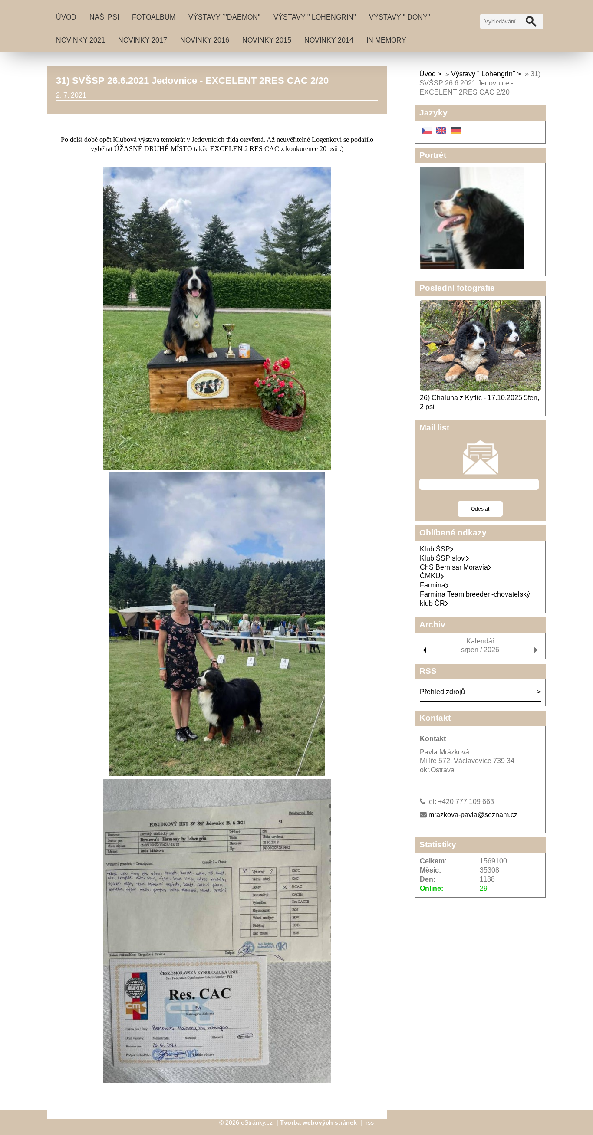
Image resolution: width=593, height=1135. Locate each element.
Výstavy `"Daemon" (224, 17)
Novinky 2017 (142, 40)
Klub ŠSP (435, 549)
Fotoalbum (153, 17)
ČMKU (430, 576)
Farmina (432, 585)
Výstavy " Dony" (399, 17)
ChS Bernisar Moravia (454, 567)
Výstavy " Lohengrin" (314, 17)
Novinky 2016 (204, 40)
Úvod (66, 17)
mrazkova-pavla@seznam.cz (472, 814)
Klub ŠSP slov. (443, 558)
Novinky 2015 (266, 40)
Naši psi (104, 17)
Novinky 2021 (80, 40)
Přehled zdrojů (442, 691)
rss (370, 1122)
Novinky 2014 (328, 40)
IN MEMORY (386, 40)
